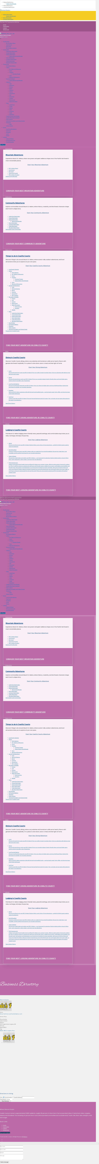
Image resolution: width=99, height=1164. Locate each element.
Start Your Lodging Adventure (38, 440)
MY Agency (24, 1137)
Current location (8, 1097)
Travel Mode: (3, 1099)
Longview (9, 1030)
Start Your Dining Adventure (38, 367)
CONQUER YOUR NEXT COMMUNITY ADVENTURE (26, 243)
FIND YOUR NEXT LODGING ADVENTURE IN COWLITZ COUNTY (31, 490)
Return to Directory (4, 1000)
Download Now (18, 497)
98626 (1, 1030)
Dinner (1, 1014)
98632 (5, 1030)
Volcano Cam (6, 1130)
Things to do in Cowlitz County (18, 255)
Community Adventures (15, 203)
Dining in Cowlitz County (15, 357)
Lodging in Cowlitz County (16, 429)
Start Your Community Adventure (38, 213)
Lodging (5, 1128)
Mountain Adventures (14, 154)
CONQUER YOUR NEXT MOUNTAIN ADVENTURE (25, 190)
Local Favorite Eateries (14, 1014)
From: (1, 1097)
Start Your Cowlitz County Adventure (38, 266)
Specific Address (18, 1097)
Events (4, 1125)
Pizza (13, 1030)
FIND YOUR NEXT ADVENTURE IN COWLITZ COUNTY (27, 345)
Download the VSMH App (13, 22)
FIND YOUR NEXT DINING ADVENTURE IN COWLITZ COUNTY (30, 417)
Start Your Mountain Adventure (38, 165)
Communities (6, 1127)
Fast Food (6, 1014)
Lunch (20, 1014)
